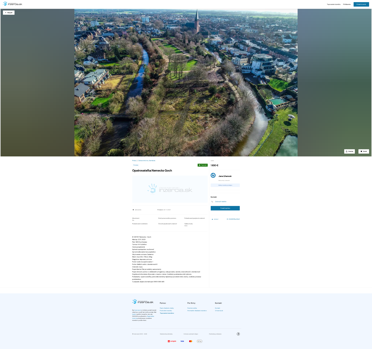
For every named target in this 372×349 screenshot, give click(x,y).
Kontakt (217, 308)
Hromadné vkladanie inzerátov (197, 310)
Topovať (203, 165)
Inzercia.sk (137, 310)
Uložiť (365, 151)
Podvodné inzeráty (166, 310)
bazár (134, 314)
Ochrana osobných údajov (191, 334)
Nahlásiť (216, 219)
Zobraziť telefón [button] (220, 202)
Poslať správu (225, 208)
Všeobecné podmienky (166, 334)
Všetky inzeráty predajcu (225, 185)
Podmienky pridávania (215, 334)
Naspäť (9, 12)
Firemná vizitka (192, 308)
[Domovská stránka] (12, 3)
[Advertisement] (170, 189)
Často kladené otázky (167, 308)
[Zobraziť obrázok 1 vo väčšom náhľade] (186, 82)
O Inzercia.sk (219, 310)
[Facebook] (238, 334)
